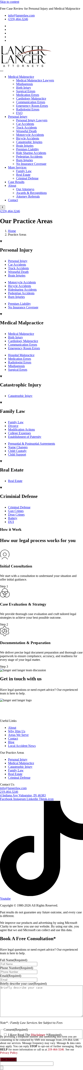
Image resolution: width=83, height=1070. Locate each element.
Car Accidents (25, 124)
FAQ (19, 113)
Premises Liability (27, 149)
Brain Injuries (24, 145)
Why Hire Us (16, 731)
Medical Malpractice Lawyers (35, 80)
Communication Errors (30, 102)
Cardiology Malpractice (31, 98)
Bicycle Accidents (27, 138)
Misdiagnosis (24, 84)
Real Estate (23, 174)
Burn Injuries (24, 160)
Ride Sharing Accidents (31, 153)
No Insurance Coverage (31, 163)
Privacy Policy (41, 714)
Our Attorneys (25, 189)
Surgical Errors (25, 91)
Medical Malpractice (21, 76)
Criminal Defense (27, 178)
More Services (17, 167)
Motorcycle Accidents (30, 134)
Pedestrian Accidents (29, 156)
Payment (59, 714)
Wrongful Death (26, 131)
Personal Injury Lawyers (31, 120)
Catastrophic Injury (20, 766)
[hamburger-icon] (1, 71)
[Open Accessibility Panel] (1, 1068)
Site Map (23, 714)
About (12, 185)
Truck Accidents (26, 127)
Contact (13, 200)
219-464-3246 (56, 1049)
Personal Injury (17, 116)
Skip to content (9, 1)
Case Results (16, 182)
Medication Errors (27, 95)
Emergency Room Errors (32, 105)
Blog (11, 742)
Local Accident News (22, 745)
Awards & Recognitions (31, 193)
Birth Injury (23, 87)
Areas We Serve (18, 735)
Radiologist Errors (27, 109)
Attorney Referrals (28, 196)
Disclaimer (7, 714)
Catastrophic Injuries (29, 142)
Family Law (24, 171)
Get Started (8, 1059)
